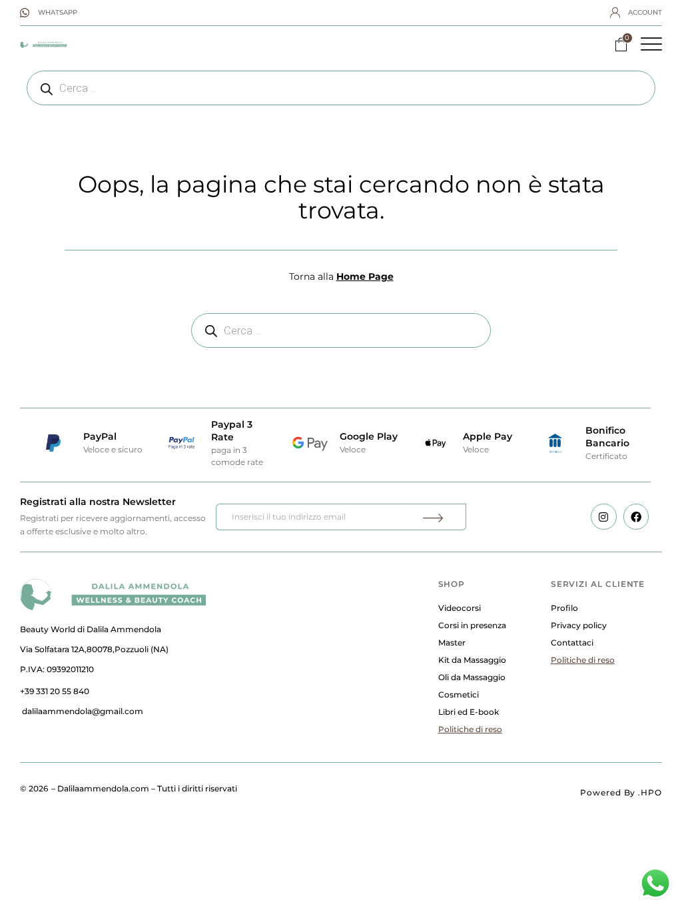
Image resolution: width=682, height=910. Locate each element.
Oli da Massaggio (472, 677)
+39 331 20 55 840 (54, 691)
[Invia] (435, 517)
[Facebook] (636, 516)
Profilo (564, 608)
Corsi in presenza (472, 625)
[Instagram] (603, 516)
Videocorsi (459, 608)
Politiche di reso (470, 729)
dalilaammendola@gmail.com (82, 711)
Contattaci (572, 643)
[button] (651, 44)
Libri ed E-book (468, 712)
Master (452, 643)
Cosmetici (458, 694)
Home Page (365, 276)
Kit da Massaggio (472, 660)
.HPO (650, 792)
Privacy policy (579, 625)
